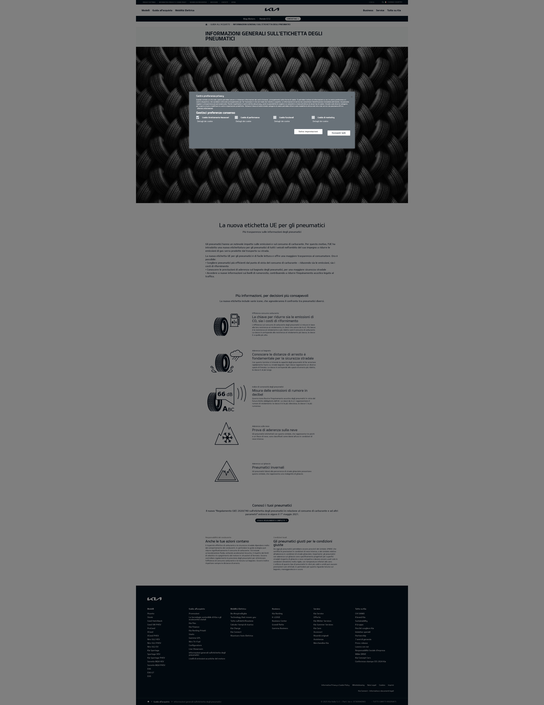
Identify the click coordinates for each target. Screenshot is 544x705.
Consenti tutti (339, 133)
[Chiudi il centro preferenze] (352, 97)
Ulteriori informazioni (205, 108)
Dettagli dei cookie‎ (205, 121)
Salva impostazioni (308, 131)
